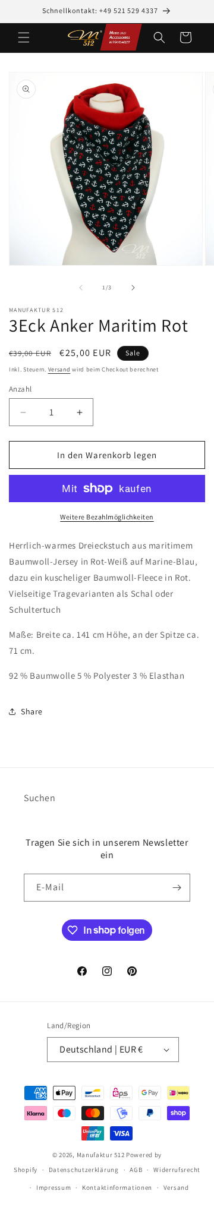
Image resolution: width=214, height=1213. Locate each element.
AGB (136, 1169)
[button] (24, 37)
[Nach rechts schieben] (133, 288)
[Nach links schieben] (81, 288)
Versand (59, 369)
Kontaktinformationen (117, 1187)
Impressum (53, 1187)
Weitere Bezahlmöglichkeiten (107, 516)
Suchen (40, 798)
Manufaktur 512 (101, 1155)
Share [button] (32, 711)
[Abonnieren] (176, 888)
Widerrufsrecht (176, 1169)
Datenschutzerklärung (84, 1169)
